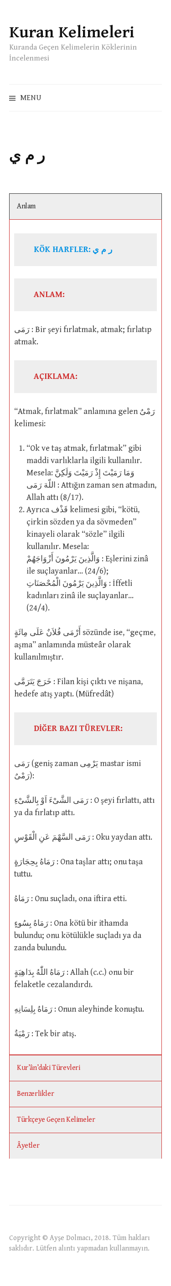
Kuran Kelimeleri (72, 32)
